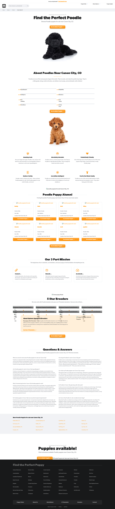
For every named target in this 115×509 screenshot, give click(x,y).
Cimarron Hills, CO (39, 426)
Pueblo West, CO (16, 420)
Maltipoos (61, 486)
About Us (35, 502)
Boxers (29, 476)
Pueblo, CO (38, 423)
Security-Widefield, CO (17, 426)
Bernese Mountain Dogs (18, 490)
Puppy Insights (110, 3)
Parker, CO (84, 420)
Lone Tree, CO (84, 426)
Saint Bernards (77, 490)
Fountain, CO (15, 429)
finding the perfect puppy (26, 279)
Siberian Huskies (92, 476)
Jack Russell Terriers (63, 473)
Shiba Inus (91, 469)
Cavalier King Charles (32, 483)
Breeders (79, 502)
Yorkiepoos (91, 490)
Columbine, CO (85, 429)
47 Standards (65, 502)
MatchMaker (50, 502)
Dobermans (45, 476)
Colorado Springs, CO (40, 420)
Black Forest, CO (39, 429)
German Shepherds (47, 483)
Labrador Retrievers (63, 480)
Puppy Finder (84, 3)
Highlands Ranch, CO (63, 429)
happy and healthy (62, 276)
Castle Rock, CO (62, 420)
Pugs (75, 483)
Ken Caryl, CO (84, 423)
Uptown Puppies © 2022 (52, 506)
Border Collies (31, 469)
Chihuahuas (30, 490)
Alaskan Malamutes (17, 469)
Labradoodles (61, 476)
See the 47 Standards (29, 330)
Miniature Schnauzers (63, 493)
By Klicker (65, 506)
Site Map (60, 506)
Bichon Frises (15, 493)
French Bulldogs (46, 480)
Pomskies (76, 476)
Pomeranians (76, 473)
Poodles (75, 480)
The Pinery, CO (61, 426)
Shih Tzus (91, 473)
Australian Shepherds (17, 476)
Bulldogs (30, 480)
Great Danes (46, 493)
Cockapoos (30, 493)
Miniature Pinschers (63, 490)
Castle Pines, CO (62, 423)
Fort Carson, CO (16, 423)
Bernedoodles (16, 486)
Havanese (61, 469)
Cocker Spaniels (46, 469)
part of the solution (90, 279)
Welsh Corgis (92, 480)
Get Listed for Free (62, 1)
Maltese (60, 483)
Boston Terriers (31, 473)
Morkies (75, 469)
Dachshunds (46, 473)
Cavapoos (30, 486)
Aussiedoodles (16, 473)
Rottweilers (76, 486)
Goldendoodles (46, 490)
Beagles (14, 483)
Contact (95, 502)
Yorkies (90, 486)
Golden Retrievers (47, 486)
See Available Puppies (57, 27)
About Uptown (96, 3)
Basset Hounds (16, 480)
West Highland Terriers (93, 483)
